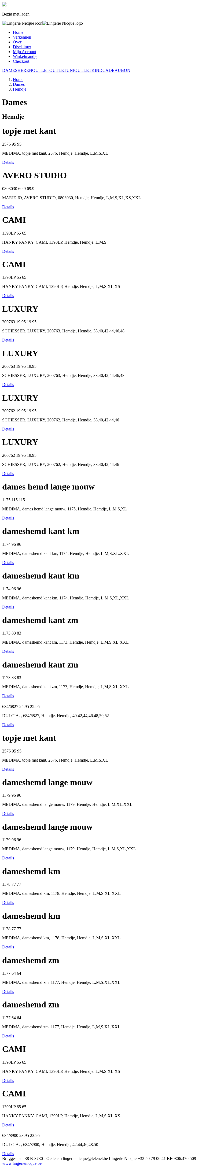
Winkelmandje (25, 56)
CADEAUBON (116, 70)
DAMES (9, 70)
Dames (19, 84)
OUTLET (40, 70)
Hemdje (19, 89)
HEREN (24, 70)
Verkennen (22, 37)
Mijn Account (24, 51)
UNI (70, 70)
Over (17, 42)
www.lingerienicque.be (22, 1163)
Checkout (21, 61)
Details (8, 162)
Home (18, 32)
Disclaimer (22, 47)
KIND (96, 70)
